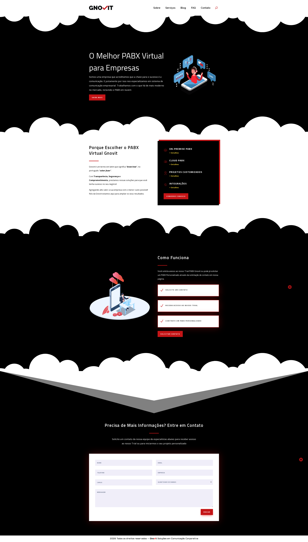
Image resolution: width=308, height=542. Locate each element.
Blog (183, 7)
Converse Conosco (176, 196)
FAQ (193, 7)
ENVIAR (206, 512)
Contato (205, 7)
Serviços (170, 7)
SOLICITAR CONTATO (170, 334)
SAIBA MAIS (97, 97)
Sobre (156, 7)
